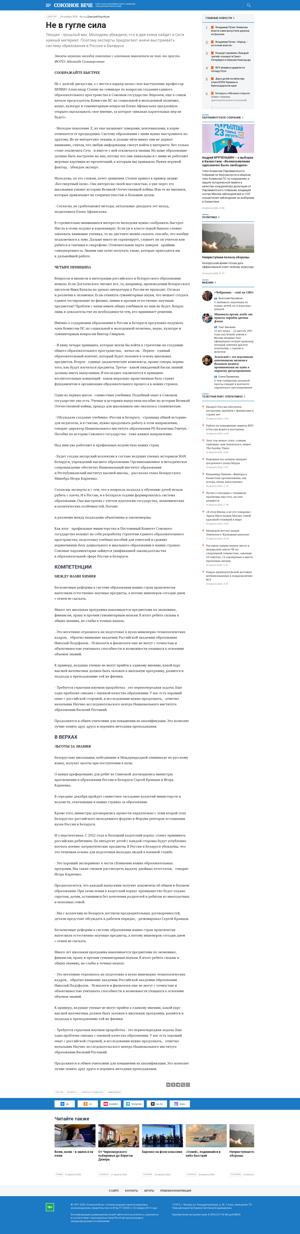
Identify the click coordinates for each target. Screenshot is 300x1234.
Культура (147, 1174)
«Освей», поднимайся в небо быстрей (203, 1153)
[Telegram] (178, 1085)
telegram (136, 1103)
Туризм (59, 1174)
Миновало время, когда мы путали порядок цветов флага (233, 317)
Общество (52, 17)
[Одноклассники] (173, 1085)
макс (182, 1103)
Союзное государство (92, 1092)
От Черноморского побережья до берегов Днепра (115, 1155)
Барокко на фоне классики (162, 1152)
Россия (59, 1092)
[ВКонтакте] (168, 1085)
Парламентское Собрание (221, 117)
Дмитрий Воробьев (98, 16)
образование (114, 1092)
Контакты (131, 1190)
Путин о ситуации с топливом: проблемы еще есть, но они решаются (226, 496)
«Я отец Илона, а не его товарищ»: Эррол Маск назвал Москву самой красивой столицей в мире (228, 515)
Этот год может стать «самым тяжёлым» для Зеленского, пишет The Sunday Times (228, 444)
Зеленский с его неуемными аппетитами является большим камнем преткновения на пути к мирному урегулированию (233, 364)
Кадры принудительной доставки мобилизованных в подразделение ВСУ (229, 575)
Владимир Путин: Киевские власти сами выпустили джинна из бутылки (230, 31)
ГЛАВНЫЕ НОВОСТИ (219, 18)
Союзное (104, 1174)
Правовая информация (175, 1190)
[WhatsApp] (188, 1085)
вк (67, 1103)
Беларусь (72, 1092)
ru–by (159, 1103)
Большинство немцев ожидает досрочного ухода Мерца (226, 461)
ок (90, 1103)
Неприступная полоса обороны (225, 257)
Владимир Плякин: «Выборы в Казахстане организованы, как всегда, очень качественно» (226, 478)
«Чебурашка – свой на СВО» (234, 292)
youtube (113, 1103)
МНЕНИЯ (207, 282)
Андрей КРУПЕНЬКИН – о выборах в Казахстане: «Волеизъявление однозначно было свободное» (227, 161)
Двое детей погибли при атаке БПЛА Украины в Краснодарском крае (227, 82)
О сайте (114, 1190)
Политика (209, 217)
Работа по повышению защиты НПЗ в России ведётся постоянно (229, 427)
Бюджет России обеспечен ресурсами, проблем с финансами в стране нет (230, 410)
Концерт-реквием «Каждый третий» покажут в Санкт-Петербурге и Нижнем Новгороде (231, 56)
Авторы (149, 1190)
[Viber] (183, 1085)
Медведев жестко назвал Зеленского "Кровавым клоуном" (228, 532)
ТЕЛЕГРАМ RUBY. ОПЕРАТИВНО (222, 396)
